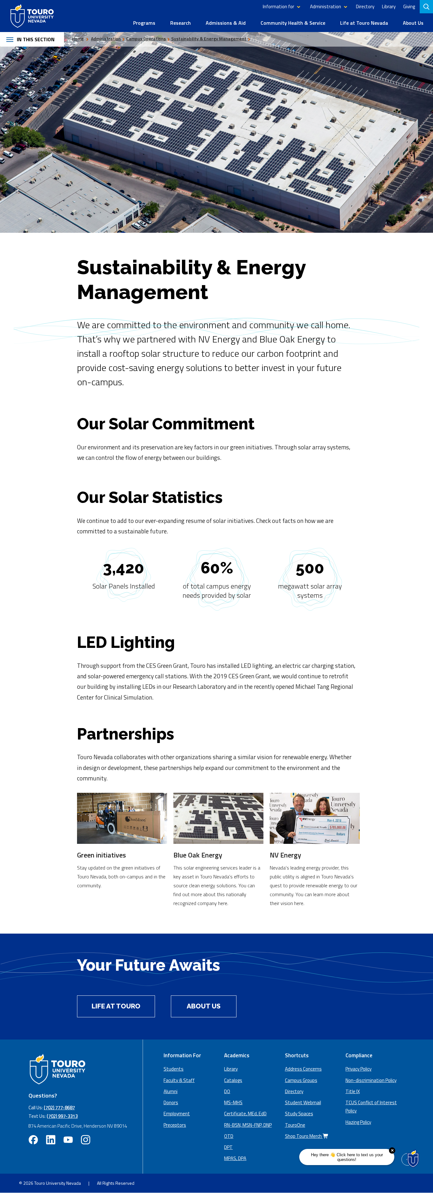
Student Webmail (303, 1102)
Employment (177, 1113)
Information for (278, 6)
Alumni (171, 1091)
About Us (413, 23)
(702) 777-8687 (59, 1107)
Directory (365, 6)
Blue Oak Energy (197, 855)
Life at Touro (116, 1006)
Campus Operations (146, 38)
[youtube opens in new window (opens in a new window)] (68, 1139)
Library (389, 6)
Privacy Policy (359, 1068)
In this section (36, 39)
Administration (325, 6)
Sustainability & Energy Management (208, 38)
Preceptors (175, 1125)
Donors (171, 1102)
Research (180, 23)
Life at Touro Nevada (364, 23)
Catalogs (233, 1080)
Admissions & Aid (226, 23)
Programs (144, 23)
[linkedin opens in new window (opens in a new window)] (50, 1139)
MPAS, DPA (235, 1158)
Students (174, 1068)
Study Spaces (299, 1113)
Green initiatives (101, 855)
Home (78, 38)
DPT (228, 1147)
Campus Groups (301, 1080)
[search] (427, 6)
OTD (228, 1136)
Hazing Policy (358, 1122)
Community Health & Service (293, 23)
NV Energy (285, 855)
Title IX (353, 1091)
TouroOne (295, 1125)
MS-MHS (233, 1102)
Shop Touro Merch (304, 1136)
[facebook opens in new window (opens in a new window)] (33, 1139)
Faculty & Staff (179, 1080)
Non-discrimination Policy (371, 1080)
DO (227, 1091)
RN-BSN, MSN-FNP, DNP (248, 1125)
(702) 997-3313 (62, 1116)
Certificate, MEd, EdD (245, 1113)
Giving (409, 6)
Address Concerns (303, 1068)
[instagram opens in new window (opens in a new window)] (85, 1139)
